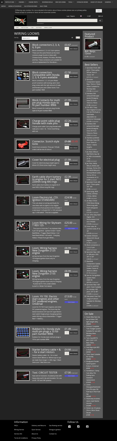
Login (68, 16)
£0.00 (101, 16)
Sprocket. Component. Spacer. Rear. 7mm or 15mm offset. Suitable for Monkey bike (93, 84)
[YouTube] (87, 426)
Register (72, 16)
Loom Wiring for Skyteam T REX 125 (46, 224)
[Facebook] (69, 426)
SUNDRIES (108, 2)
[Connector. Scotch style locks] (23, 144)
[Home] (2, 2)
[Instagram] (78, 426)
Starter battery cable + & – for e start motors (46, 351)
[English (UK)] (81, 16)
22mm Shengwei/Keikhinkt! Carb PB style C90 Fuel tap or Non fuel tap (93, 389)
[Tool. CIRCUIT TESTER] (23, 376)
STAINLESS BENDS (82, 2)
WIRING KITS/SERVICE (14, 6)
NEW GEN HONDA (60, 2)
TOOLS (70, 2)
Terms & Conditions (21, 438)
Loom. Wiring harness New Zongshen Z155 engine (44, 273)
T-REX (32, 27)
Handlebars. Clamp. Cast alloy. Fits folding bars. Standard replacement (92, 375)
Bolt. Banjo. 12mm (90, 52)
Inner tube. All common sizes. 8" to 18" (93, 228)
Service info (18, 434)
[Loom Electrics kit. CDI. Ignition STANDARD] (23, 200)
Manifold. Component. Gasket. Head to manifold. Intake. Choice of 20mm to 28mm (93, 266)
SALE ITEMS (43, 6)
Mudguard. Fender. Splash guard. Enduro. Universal (92, 363)
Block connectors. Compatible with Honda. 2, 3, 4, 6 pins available (46, 75)
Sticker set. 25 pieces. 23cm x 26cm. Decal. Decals (93, 410)
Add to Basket (73, 49)
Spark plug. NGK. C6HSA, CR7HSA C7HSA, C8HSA (92, 193)
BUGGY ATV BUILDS (96, 2)
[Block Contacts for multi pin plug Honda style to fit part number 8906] (23, 103)
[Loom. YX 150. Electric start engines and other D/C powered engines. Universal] (23, 299)
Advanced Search (40, 23)
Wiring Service (19, 430)
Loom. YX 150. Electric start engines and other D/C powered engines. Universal (45, 300)
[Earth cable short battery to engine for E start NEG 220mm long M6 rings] (23, 179)
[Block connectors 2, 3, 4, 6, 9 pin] (23, 48)
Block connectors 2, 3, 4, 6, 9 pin (46, 46)
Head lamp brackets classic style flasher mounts (93, 401)
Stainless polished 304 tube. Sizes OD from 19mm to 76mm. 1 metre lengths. (93, 142)
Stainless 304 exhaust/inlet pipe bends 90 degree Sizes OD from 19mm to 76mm (93, 98)
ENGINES (21, 2)
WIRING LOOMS (48, 27)
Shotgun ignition (55, 430)
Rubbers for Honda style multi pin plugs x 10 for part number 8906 (46, 331)
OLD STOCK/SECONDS (30, 6)
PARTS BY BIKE (9, 2)
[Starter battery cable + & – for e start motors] (23, 352)
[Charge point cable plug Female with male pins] (23, 123)
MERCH (3, 6)
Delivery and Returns (39, 426)
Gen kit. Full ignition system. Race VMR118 (93, 277)
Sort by (16, 37)
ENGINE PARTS (33, 2)
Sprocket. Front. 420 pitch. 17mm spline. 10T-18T (93, 184)
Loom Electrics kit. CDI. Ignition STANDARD (45, 199)
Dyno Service (36, 430)
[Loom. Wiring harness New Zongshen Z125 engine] (23, 251)
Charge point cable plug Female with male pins (46, 122)
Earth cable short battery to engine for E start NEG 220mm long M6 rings (46, 179)
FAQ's (16, 426)
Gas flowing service (55, 426)
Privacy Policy (36, 438)
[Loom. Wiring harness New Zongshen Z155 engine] (23, 274)
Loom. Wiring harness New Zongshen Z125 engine (44, 250)
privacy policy (81, 10)
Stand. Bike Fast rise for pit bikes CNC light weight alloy (93, 319)
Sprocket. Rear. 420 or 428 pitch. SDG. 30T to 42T (93, 254)
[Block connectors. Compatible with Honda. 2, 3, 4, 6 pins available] (23, 75)
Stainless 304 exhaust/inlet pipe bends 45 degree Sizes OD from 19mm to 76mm (93, 128)
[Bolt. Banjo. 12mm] (93, 44)
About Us (35, 434)
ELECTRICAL (39, 27)
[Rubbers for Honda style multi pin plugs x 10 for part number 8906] (23, 332)
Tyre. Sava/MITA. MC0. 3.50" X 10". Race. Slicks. (92, 340)
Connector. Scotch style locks (45, 143)
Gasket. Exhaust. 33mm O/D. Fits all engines (93, 238)
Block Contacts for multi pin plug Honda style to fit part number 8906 (46, 102)
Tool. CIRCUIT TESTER (44, 372)
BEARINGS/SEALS (47, 2)
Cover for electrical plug (46, 159)
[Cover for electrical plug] (23, 163)
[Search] (100, 20)
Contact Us (53, 434)
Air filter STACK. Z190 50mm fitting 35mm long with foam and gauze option (93, 205)
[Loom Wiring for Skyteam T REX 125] (23, 226)
